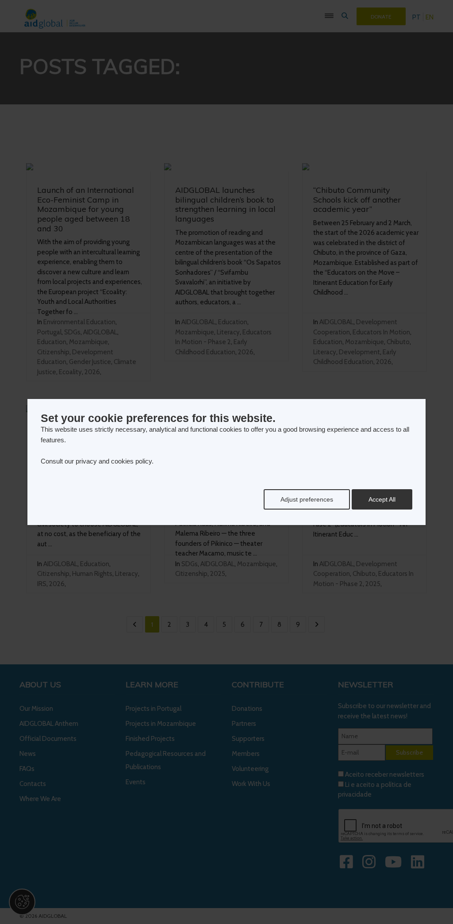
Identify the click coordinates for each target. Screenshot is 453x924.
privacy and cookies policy (114, 461)
